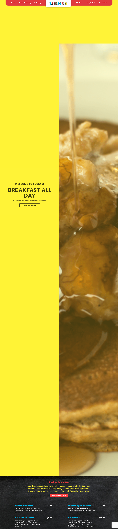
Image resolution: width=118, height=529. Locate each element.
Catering (37, 3)
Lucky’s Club (90, 3)
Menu (13, 3)
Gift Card (79, 3)
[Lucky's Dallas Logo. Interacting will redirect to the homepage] (58, 4)
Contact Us (103, 3)
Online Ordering (25, 3)
